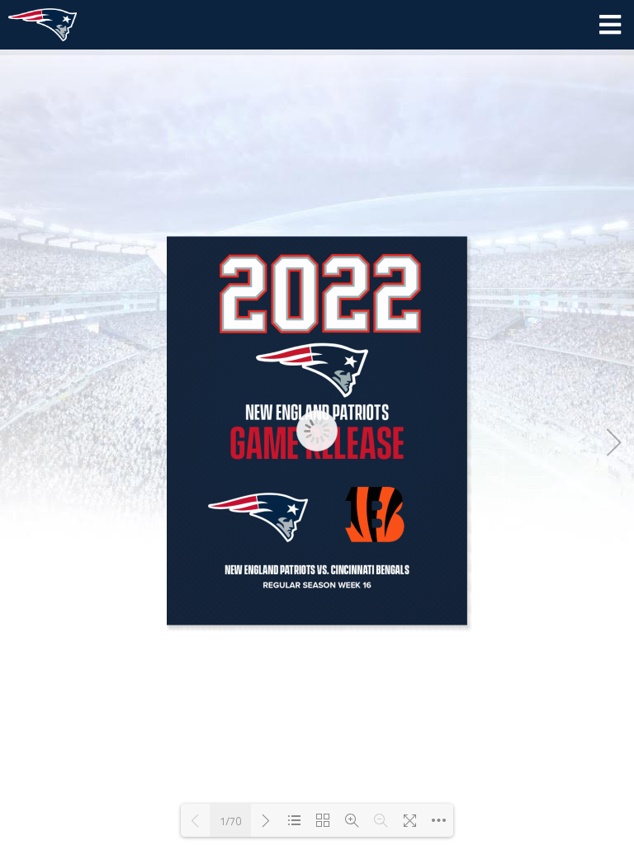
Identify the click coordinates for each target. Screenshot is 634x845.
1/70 (230, 820)
